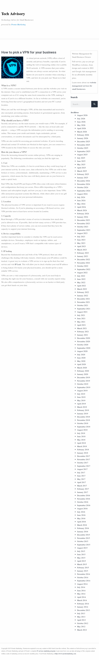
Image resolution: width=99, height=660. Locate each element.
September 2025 (83, 151)
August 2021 (82, 312)
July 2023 (81, 236)
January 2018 (82, 453)
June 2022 (81, 279)
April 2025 (81, 167)
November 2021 (83, 302)
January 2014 (82, 607)
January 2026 (82, 138)
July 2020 (81, 354)
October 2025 (82, 148)
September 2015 (83, 544)
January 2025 (82, 177)
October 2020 (82, 344)
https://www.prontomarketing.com (65, 654)
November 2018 (83, 420)
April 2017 (81, 482)
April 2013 (81, 620)
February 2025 (83, 174)
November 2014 (83, 574)
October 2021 (82, 305)
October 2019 (82, 384)
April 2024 (81, 207)
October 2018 (82, 423)
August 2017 (82, 469)
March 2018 (82, 446)
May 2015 (81, 557)
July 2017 (81, 472)
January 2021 (82, 335)
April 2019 (81, 403)
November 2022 (83, 262)
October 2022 (82, 266)
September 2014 (83, 580)
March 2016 (82, 525)
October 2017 (82, 462)
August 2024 (82, 194)
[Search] (94, 104)
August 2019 (82, 390)
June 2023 (81, 239)
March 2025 (82, 171)
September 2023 (83, 230)
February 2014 (83, 603)
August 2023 (82, 233)
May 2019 (81, 400)
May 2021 (81, 321)
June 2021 (81, 318)
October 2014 (82, 577)
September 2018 (83, 426)
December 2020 (83, 338)
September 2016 (83, 505)
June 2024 (81, 200)
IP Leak (18, 264)
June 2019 (81, 397)
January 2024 (82, 217)
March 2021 (82, 328)
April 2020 (81, 364)
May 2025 (81, 164)
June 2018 (81, 436)
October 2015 (82, 541)
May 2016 (81, 518)
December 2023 (83, 220)
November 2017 (83, 459)
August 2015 (82, 548)
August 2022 (82, 272)
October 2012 (82, 623)
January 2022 (82, 295)
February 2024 (83, 213)
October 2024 (82, 187)
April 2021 (81, 325)
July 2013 (81, 613)
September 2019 (83, 387)
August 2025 (82, 154)
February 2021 (83, 331)
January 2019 (82, 413)
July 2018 (81, 433)
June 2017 (81, 475)
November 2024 (83, 184)
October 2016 (82, 502)
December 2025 (83, 141)
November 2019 (83, 380)
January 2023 (82, 256)
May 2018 (81, 439)
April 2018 (81, 443)
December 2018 (83, 416)
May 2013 (81, 616)
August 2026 (82, 115)
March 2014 (82, 600)
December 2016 (83, 495)
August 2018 (82, 430)
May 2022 (81, 282)
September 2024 (83, 190)
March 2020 (82, 367)
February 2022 (83, 292)
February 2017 (83, 489)
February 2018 (83, 449)
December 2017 (83, 456)
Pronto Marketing (18, 24)
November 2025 (83, 144)
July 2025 (81, 158)
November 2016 (83, 498)
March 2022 (82, 289)
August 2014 (82, 584)
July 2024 (81, 197)
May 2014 (81, 593)
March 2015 (82, 564)
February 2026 (83, 135)
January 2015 (82, 571)
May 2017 (81, 479)
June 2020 (81, 357)
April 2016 (81, 521)
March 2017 (82, 485)
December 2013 (83, 610)
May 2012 (81, 626)
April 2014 (81, 597)
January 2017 (82, 492)
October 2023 (82, 226)
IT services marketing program (46, 651)
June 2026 (81, 121)
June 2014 (81, 590)
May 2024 (81, 203)
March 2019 (82, 407)
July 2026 (81, 118)
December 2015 (83, 534)
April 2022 (81, 285)
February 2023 (83, 253)
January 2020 (82, 374)
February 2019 (83, 410)
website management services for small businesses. (84, 85)
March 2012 (82, 630)
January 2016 (82, 531)
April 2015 (81, 561)
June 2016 (81, 515)
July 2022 (81, 276)
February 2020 (83, 371)
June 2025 (81, 161)
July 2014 (81, 587)
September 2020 (83, 348)
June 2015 (81, 554)
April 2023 (81, 246)
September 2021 (83, 308)
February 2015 (83, 567)
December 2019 (83, 377)
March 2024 (82, 210)
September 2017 (83, 466)
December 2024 (83, 180)
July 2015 (81, 551)
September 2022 (83, 269)
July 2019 (81, 394)
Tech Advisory (13, 13)
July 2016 (81, 512)
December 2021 (83, 298)
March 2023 (82, 249)
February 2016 (83, 528)
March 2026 (82, 131)
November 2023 (83, 223)
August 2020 (82, 351)
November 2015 (83, 538)
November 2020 (83, 341)
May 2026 (81, 125)
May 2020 (81, 361)
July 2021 (81, 315)
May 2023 (81, 243)
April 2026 (81, 128)
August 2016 (82, 508)
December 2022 (83, 259)
